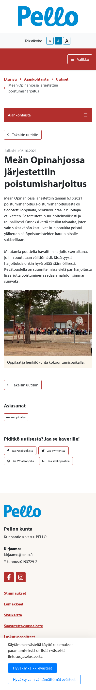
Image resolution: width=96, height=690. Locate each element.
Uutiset (62, 79)
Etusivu (10, 79)
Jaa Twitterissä (56, 450)
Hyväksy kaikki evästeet (32, 668)
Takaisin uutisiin (25, 134)
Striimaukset (15, 593)
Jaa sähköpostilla (58, 461)
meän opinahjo (16, 417)
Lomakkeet (13, 603)
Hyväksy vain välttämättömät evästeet (44, 679)
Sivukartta (13, 614)
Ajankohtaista (36, 79)
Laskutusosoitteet (19, 636)
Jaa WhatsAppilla (23, 461)
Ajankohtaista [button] (19, 114)
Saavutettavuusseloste (23, 625)
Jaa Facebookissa (22, 450)
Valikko (83, 59)
